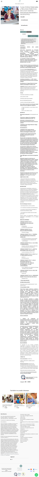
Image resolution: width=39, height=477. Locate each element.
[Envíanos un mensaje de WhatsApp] (36, 475)
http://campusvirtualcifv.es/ (25, 192)
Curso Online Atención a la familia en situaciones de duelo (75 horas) (31, 405)
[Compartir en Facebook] (25, 381)
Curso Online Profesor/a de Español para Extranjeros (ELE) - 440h (7, 405)
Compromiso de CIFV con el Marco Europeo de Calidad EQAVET (29, 422)
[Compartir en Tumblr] (29, 381)
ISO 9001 (21, 420)
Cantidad (24, 34)
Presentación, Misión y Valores (25, 414)
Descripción (22, 45)
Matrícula (22, 29)
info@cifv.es (31, 160)
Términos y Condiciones (24, 438)
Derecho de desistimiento (24, 439)
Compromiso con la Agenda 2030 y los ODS (27, 427)
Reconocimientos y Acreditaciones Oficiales (27, 419)
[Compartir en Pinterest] (28, 381)
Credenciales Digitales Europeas (25, 426)
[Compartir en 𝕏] (26, 381)
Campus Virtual (22, 416)
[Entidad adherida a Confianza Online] (21, 474)
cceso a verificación (24, 315)
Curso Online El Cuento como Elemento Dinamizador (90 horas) (19, 405)
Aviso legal (21, 436)
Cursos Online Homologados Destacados (26, 415)
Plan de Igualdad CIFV (23, 431)
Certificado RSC (22, 432)
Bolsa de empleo (22, 418)
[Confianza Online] (16, 474)
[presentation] (2, 401)
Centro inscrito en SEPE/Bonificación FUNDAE (27, 424)
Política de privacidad (23, 441)
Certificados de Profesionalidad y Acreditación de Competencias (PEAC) (29, 434)
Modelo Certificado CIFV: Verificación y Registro (27, 425)
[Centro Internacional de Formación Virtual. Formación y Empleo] (19, 1)
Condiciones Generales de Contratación (26, 437)
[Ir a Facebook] (10, 459)
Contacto (21, 442)
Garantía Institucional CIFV (24, 430)
